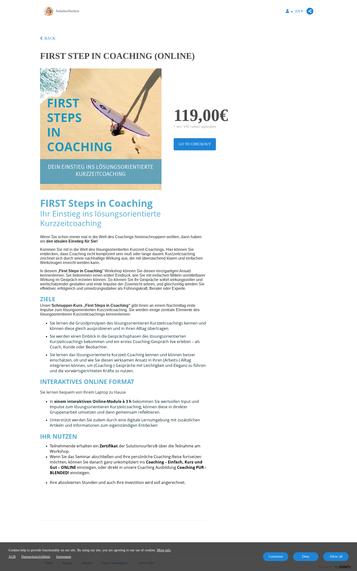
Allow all (336, 556)
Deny (305, 556)
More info (164, 550)
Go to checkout (195, 144)
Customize (276, 556)
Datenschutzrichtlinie (35, 557)
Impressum (63, 557)
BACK (50, 38)
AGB (12, 557)
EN (297, 11)
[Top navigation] (289, 11)
